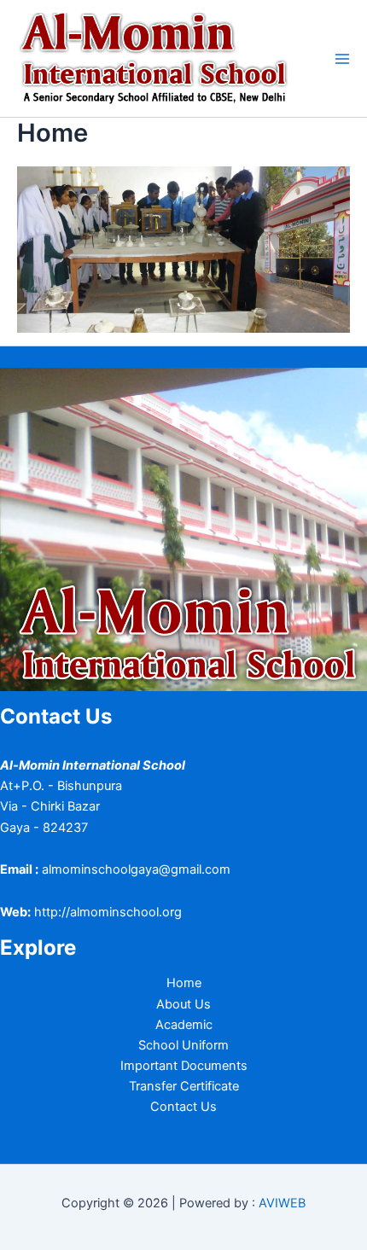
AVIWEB (282, 1203)
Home (183, 983)
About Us (183, 1004)
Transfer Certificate (184, 1086)
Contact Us (183, 1106)
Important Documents (184, 1065)
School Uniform (183, 1045)
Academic (184, 1024)
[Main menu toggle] (342, 59)
